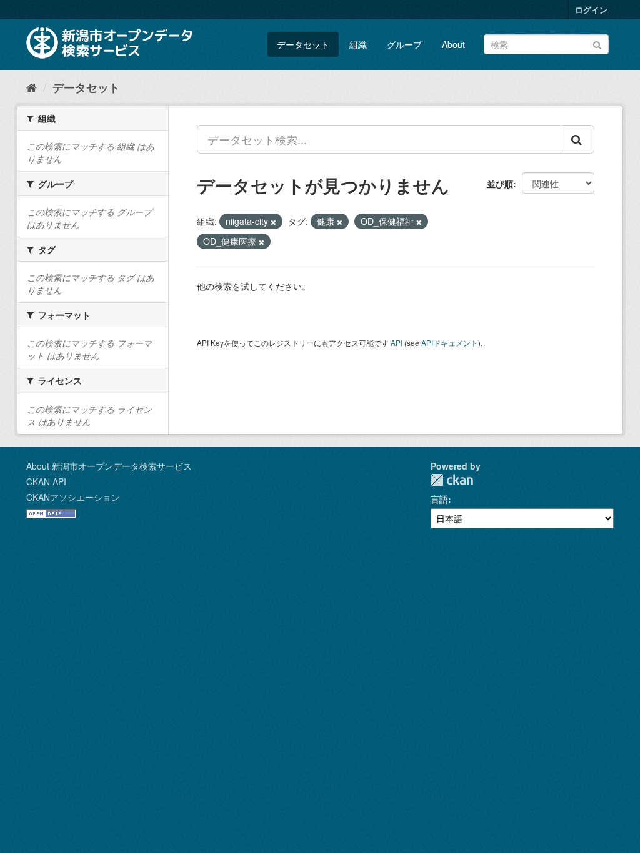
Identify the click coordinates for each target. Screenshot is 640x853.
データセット (303, 44)
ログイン (591, 10)
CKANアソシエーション (73, 497)
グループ (404, 44)
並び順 (500, 183)
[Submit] (597, 43)
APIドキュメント (449, 342)
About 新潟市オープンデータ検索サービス (109, 466)
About (453, 44)
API (396, 342)
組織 (358, 44)
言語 (439, 499)
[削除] (273, 222)
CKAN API (46, 481)
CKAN (452, 479)
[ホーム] (31, 87)
